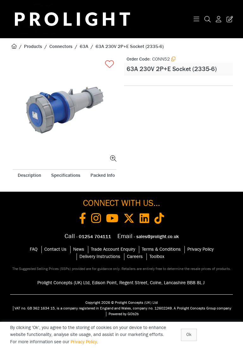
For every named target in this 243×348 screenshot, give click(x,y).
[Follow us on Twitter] (129, 219)
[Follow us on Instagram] (96, 219)
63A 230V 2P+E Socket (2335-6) (130, 46)
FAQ (34, 249)
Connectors (60, 46)
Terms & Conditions (161, 249)
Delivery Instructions (99, 256)
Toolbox (156, 256)
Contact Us (55, 249)
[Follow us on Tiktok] (159, 219)
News (78, 249)
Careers (135, 256)
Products (33, 46)
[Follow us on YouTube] (112, 219)
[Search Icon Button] (207, 19)
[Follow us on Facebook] (83, 219)
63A (84, 46)
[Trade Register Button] (228, 19)
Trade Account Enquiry (113, 249)
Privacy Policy (200, 249)
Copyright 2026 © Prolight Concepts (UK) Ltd (121, 302)
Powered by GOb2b (124, 314)
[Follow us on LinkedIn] (144, 219)
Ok (188, 334)
